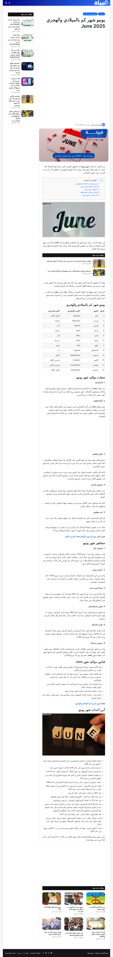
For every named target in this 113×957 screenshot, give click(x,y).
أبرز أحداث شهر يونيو (90, 195)
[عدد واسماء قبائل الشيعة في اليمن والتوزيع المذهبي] (73, 924)
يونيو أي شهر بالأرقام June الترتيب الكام (80, 536)
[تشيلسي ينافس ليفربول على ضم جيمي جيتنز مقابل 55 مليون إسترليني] (99, 263)
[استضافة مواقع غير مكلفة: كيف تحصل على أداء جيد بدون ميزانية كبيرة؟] (27, 66)
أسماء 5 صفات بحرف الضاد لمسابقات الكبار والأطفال (98, 934)
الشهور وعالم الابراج (90, 14)
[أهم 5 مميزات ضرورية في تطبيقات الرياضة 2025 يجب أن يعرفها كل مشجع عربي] (27, 81)
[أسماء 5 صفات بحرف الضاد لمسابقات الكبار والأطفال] (95, 923)
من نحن (19, 953)
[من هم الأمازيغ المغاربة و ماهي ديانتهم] (95, 898)
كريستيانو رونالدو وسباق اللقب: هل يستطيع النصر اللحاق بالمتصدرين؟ (69, 271)
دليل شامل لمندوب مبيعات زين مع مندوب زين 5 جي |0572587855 (14, 39)
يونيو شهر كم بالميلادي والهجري (86, 184)
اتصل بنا (26, 953)
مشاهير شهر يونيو (91, 189)
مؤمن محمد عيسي (96, 125)
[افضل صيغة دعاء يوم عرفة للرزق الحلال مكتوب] (51, 923)
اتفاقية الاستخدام (35, 953)
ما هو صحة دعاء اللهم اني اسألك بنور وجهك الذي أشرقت (75, 909)
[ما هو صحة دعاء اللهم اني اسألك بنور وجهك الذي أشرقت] (73, 898)
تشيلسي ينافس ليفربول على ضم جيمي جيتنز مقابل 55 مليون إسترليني (68, 261)
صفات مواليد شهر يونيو (89, 186)
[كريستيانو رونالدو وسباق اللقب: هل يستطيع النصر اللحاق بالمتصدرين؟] (99, 272)
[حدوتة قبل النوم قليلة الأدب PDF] (51, 898)
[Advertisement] (73, 76)
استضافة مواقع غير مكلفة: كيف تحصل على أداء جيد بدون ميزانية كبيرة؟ (14, 67)
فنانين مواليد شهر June (88, 192)
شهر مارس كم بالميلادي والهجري (88, 703)
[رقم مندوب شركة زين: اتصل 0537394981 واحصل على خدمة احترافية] (27, 23)
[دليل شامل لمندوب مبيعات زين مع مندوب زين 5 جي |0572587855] (27, 38)
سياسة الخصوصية (10, 953)
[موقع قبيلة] (101, 3)
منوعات (101, 14)
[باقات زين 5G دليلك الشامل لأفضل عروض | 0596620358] (27, 53)
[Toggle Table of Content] (100, 180)
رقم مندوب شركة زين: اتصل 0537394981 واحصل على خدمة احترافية (14, 24)
